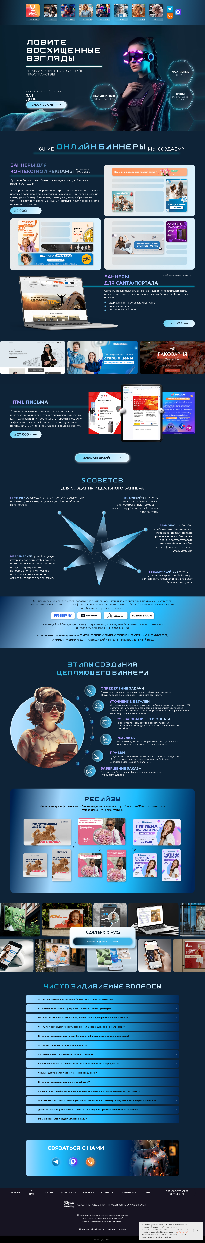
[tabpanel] (145, 469)
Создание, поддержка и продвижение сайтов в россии (112, 1205)
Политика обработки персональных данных (102, 1229)
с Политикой (182, 1232)
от (14, 210)
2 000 (21, 211)
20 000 (23, 434)
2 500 (175, 323)
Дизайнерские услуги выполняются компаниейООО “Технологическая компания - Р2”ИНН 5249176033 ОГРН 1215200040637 (102, 1218)
